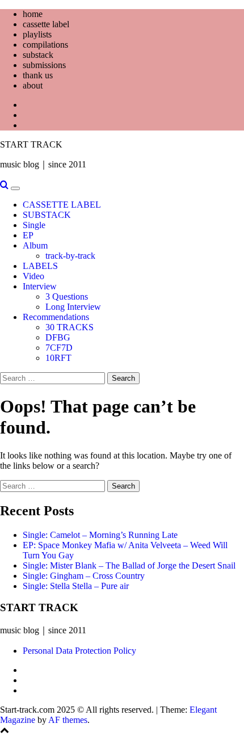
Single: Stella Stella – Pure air (76, 586)
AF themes (67, 720)
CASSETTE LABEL (62, 204)
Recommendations (56, 317)
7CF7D (59, 347)
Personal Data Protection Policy (79, 650)
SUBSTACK (47, 215)
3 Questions (66, 296)
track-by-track (70, 255)
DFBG (57, 337)
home (33, 14)
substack (38, 55)
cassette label (46, 24)
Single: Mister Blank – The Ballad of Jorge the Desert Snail (129, 565)
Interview (40, 286)
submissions (44, 65)
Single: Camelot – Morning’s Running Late (100, 535)
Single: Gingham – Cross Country (84, 576)
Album (35, 245)
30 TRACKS (69, 327)
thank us (38, 75)
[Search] (4, 185)
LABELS (40, 266)
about (33, 85)
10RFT (58, 358)
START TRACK (31, 144)
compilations (45, 44)
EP (28, 235)
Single (34, 225)
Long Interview (73, 307)
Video (33, 276)
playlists (37, 34)
